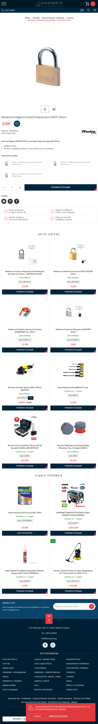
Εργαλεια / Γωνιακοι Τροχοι (44, 659)
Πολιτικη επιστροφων (81, 699)
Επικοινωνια (26, 699)
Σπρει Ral (6, 664)
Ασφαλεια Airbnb (9, 685)
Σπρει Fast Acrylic (10, 659)
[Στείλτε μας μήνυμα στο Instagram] (52, 645)
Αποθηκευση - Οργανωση (12, 681)
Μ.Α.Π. (36, 685)
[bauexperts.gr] (49, 4)
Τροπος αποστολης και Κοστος (44, 699)
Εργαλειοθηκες (40, 668)
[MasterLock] (89, 132)
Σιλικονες (70, 677)
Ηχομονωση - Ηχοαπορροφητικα (47, 672)
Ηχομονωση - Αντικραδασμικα (14, 672)
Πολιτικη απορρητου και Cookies (34, 702)
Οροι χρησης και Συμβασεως (59, 702)
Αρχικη (27, 18)
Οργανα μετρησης (73, 659)
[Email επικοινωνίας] (82, 10)
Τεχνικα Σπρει (71, 690)
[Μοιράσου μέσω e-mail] (3, 201)
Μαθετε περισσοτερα (58, 716)
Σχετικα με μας (14, 699)
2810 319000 (51, 633)
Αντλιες (6, 677)
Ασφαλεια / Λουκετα (41, 681)
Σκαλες (69, 681)
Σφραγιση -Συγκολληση (75, 685)
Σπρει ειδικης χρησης (43, 664)
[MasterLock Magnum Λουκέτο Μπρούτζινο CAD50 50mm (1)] (49, 66)
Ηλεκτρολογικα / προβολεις (77, 668)
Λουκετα (70, 18)
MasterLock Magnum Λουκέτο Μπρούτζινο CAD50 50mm (49, 20)
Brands (74, 702)
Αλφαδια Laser (8, 668)
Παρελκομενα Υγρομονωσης (77, 664)
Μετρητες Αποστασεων (43, 690)
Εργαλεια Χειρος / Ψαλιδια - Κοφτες (47, 677)
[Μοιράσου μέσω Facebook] (16, 201)
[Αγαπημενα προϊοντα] (95, 10)
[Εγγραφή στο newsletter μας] (91, 606)
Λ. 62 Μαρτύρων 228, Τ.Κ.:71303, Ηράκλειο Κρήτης (49, 628)
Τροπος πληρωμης (64, 699)
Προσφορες (70, 672)
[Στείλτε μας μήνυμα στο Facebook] (45, 645)
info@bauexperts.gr (49, 638)
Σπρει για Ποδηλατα (10, 690)
